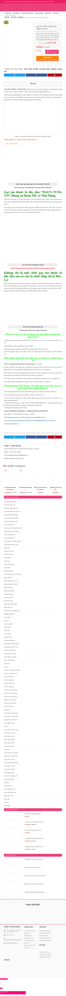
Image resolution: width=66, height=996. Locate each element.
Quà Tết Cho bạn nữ (10, 700)
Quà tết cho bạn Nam (10, 693)
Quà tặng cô (8, 786)
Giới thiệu (7, 806)
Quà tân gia (7, 634)
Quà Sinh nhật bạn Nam (11, 531)
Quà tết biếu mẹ (9, 686)
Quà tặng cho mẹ (9, 733)
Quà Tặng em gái (9, 746)
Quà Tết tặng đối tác (10, 673)
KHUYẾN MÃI (16, 13)
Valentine (7, 710)
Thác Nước (56, 13)
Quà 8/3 (6, 726)
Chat (1, 988)
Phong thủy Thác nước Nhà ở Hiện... (34, 859)
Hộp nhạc (7, 561)
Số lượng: (38, 50)
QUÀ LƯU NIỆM (39, 13)
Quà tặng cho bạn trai (11, 716)
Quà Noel (7, 663)
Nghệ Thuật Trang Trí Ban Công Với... (34, 884)
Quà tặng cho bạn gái (11, 713)
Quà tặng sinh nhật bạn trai (13, 528)
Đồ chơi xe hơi (8, 601)
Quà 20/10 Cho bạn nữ (10, 776)
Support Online (4, 979)
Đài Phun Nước (8, 571)
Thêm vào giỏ (52, 52)
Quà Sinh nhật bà (9, 538)
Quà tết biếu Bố (9, 680)
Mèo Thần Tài (8, 607)
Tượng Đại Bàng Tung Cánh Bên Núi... (34, 838)
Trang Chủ (8, 13)
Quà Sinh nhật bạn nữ (11, 508)
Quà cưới (7, 630)
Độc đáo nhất (8, 587)
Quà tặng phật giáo (10, 653)
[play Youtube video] (33, 118)
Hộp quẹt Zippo (9, 554)
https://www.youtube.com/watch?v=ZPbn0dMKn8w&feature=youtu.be (33, 420)
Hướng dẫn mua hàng (45, 940)
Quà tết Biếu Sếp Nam (10, 696)
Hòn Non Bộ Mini (9, 564)
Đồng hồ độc (8, 577)
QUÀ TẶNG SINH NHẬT (27, 13)
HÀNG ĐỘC (48, 13)
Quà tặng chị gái (9, 759)
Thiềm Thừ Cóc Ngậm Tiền (12, 610)
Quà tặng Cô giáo (9, 739)
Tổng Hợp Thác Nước (45, 952)
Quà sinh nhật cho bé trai (12, 511)
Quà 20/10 (7, 749)
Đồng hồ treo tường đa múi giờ (33, 813)
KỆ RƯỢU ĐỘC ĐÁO (9, 614)
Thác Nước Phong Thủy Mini (12, 574)
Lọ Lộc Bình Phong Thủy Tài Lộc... (33, 830)
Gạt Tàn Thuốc (8, 597)
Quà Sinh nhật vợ (9, 525)
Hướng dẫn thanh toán (45, 938)
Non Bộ (7, 17)
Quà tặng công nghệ (10, 604)
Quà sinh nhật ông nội (11, 518)
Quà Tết (6, 667)
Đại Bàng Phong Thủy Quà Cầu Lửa (34, 846)
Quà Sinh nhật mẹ (9, 534)
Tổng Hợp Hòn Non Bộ (45, 954)
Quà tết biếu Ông (9, 683)
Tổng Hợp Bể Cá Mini (44, 957)
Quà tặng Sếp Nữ (9, 743)
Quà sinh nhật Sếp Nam (11, 515)
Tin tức (20, 17)
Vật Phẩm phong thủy (10, 581)
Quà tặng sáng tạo (10, 792)
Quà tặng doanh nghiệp (11, 643)
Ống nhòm (7, 558)
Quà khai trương (9, 640)
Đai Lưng (13, 17)
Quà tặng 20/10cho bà (10, 756)
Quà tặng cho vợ (9, 723)
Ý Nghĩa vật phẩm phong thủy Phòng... (35, 892)
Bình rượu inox (9, 594)
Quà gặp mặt (8, 637)
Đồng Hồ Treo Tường (10, 584)
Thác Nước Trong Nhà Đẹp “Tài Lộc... (34, 822)
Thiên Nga (7, 627)
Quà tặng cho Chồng (10, 720)
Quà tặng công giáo (10, 657)
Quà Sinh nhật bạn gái (11, 544)
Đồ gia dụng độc (9, 591)
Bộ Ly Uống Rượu (9, 660)
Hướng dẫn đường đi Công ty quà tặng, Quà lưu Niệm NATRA (45, 933)
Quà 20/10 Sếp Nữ (9, 779)
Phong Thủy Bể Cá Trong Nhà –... (33, 867)
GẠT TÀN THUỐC (12, 144)
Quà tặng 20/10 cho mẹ (11, 753)
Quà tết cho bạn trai (10, 690)
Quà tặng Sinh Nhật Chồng (12, 541)
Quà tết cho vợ (8, 706)
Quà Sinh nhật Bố (9, 505)
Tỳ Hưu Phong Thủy (10, 650)
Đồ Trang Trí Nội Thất (11, 647)
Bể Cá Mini (7, 567)
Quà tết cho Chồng (10, 703)
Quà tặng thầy (8, 796)
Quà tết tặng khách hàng (12, 670)
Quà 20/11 (7, 782)
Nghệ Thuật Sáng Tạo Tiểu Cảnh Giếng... (35, 875)
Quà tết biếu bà (9, 677)
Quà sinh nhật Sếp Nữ (10, 521)
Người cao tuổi (9, 551)
